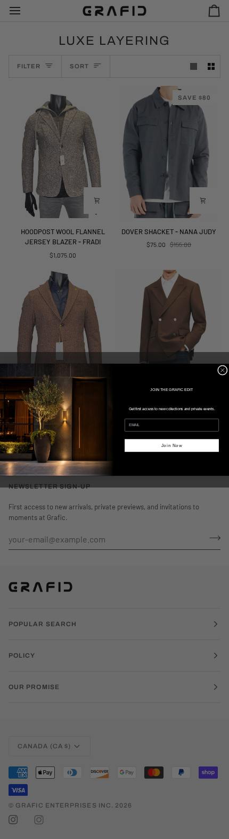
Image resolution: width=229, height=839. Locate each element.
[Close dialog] (222, 369)
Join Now (172, 445)
